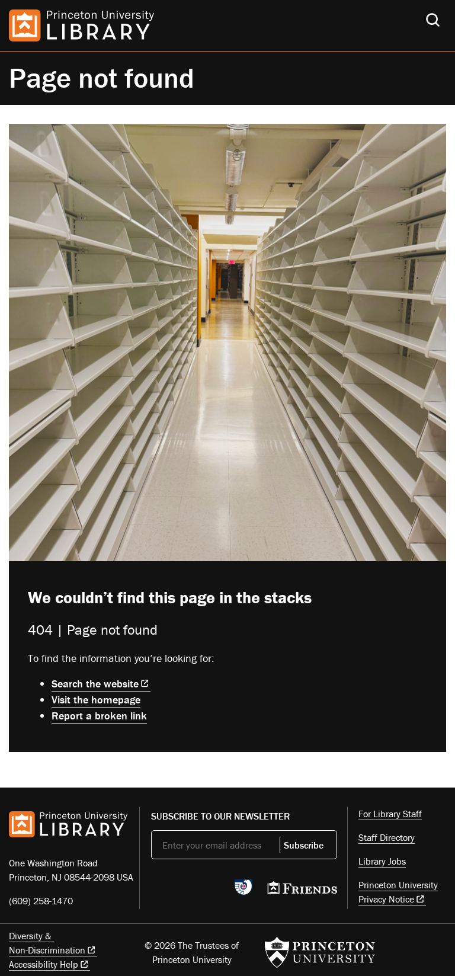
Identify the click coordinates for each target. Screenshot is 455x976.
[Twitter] (158, 891)
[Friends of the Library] (302, 891)
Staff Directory (386, 837)
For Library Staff (390, 814)
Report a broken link (99, 715)
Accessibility (43, 964)
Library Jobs (382, 861)
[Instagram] (213, 891)
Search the (95, 683)
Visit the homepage (96, 699)
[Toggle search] (432, 20)
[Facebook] (186, 891)
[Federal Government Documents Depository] (243, 892)
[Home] (81, 25)
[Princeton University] (320, 952)
